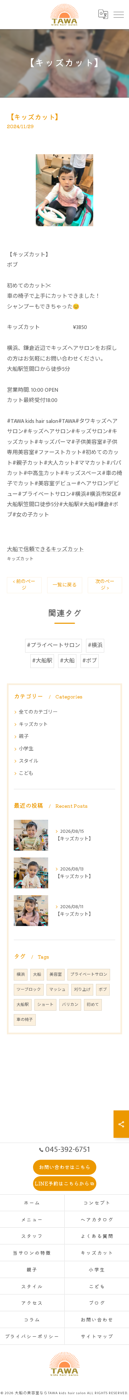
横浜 (21, 974)
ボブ (103, 989)
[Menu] (118, 14)
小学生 (26, 749)
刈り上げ (82, 989)
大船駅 (23, 1004)
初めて (93, 1004)
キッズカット (20, 559)
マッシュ (57, 989)
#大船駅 (42, 661)
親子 (24, 736)
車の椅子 (25, 1019)
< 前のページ (24, 585)
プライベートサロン (88, 974)
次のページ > (105, 585)
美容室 (56, 974)
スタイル (28, 761)
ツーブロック (29, 989)
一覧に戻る (65, 585)
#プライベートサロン (53, 645)
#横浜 (95, 645)
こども (26, 773)
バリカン (70, 1004)
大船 (37, 974)
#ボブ (89, 661)
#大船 (67, 661)
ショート (45, 1004)
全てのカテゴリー (38, 712)
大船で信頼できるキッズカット (45, 549)
